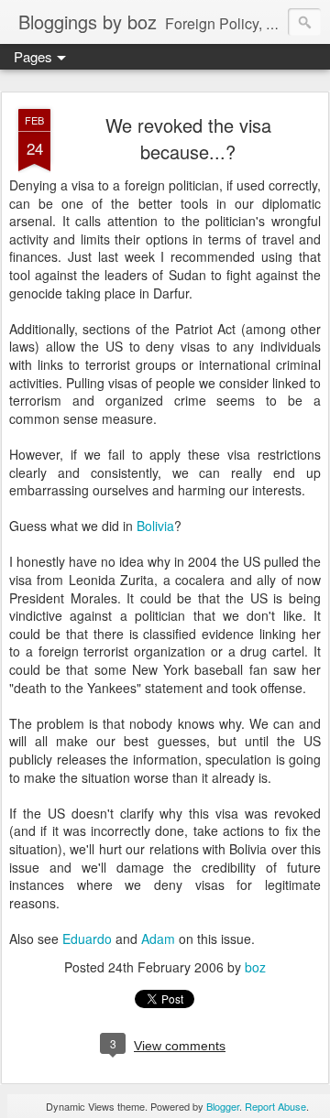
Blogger (222, 1106)
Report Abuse (275, 1106)
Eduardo (87, 938)
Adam (158, 938)
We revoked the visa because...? (188, 138)
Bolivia (155, 525)
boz (255, 967)
